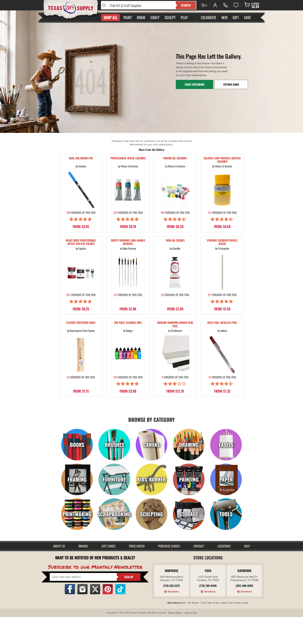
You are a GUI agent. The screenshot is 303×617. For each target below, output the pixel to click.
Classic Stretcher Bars (80, 323)
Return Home (231, 84)
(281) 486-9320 (244, 586)
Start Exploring (194, 84)
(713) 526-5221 (171, 586)
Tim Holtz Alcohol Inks (128, 323)
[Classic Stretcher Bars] (81, 354)
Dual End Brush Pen (81, 158)
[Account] (215, 5)
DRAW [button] (141, 17)
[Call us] (225, 5)
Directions (173, 591)
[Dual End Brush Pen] (81, 190)
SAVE (247, 17)
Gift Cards (108, 546)
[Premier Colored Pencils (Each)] (222, 272)
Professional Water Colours (128, 158)
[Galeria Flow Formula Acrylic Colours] (222, 190)
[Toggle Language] (203, 5)
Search (186, 5)
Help (247, 546)
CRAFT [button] (154, 17)
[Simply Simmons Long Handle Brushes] (128, 272)
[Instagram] (82, 593)
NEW (224, 17)
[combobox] (141, 5)
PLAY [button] (184, 17)
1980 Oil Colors (175, 240)
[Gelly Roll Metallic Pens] (222, 354)
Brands (83, 546)
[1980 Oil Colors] (175, 272)
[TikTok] (120, 593)
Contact (198, 546)
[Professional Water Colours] (128, 190)
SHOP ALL (110, 17)
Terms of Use (190, 612)
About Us (59, 546)
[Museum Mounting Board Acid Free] (175, 354)
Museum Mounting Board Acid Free (175, 324)
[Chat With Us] (236, 5)
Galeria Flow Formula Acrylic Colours (222, 160)
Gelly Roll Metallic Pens (222, 323)
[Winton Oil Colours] (175, 190)
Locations (224, 546)
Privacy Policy (174, 612)
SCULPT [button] (170, 17)
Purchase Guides (169, 546)
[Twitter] (95, 593)
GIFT (236, 17)
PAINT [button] (127, 17)
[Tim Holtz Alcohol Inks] (128, 354)
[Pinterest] (108, 593)
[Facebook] (70, 593)
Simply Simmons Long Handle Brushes (128, 242)
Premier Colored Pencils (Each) (222, 242)
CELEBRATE (208, 17)
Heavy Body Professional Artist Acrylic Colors (81, 242)
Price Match (137, 546)
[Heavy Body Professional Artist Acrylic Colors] (81, 272)
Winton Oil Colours (175, 158)
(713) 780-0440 (208, 586)
